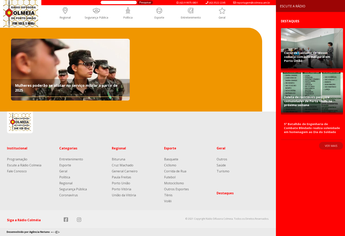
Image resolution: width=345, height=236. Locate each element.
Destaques (225, 193)
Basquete (171, 159)
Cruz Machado (122, 165)
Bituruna (118, 159)
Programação (17, 159)
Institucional (17, 148)
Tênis (168, 195)
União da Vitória (124, 195)
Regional (65, 17)
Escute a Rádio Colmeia (24, 165)
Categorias (68, 148)
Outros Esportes (176, 189)
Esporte (159, 17)
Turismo (223, 171)
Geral (222, 17)
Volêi (168, 201)
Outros (222, 159)
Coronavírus (68, 195)
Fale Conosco (17, 171)
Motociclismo (174, 183)
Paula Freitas (121, 177)
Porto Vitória (121, 189)
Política (128, 17)
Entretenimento (191, 17)
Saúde (221, 165)
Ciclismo (170, 165)
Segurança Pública (96, 17)
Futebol (169, 177)
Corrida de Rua (175, 171)
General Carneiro (125, 171)
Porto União (121, 183)
